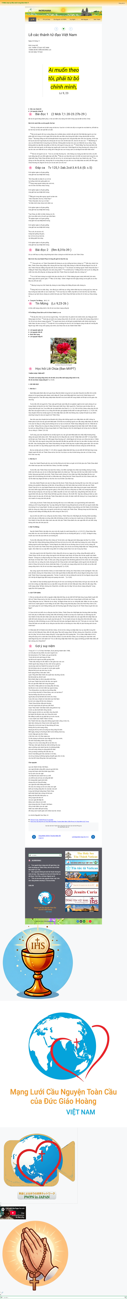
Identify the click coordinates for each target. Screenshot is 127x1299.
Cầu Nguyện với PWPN (59, 19)
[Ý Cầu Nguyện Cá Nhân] (35, 1290)
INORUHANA (45, 10)
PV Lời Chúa (46, 19)
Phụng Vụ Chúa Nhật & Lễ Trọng (80, 821)
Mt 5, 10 (39, 300)
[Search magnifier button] (60, 855)
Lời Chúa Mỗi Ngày (49, 821)
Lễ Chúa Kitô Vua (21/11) (80, 837)
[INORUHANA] (77, 921)
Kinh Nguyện (84, 19)
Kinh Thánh (97, 19)
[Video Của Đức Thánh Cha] (39, 1203)
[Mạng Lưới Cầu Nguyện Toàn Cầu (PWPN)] (63, 1127)
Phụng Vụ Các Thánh (36, 819)
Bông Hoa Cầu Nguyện (36, 821)
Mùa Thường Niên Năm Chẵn (62, 821)
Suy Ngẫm (73, 19)
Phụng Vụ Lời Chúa (48, 819)
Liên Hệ (31, 885)
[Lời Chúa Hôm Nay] (38, 999)
